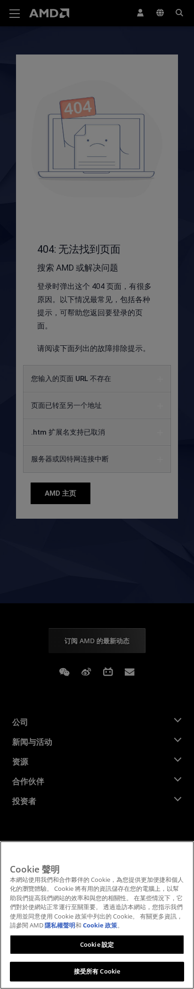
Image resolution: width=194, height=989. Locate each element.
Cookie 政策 (100, 925)
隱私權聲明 (60, 925)
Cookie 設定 (97, 944)
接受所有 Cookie (97, 971)
